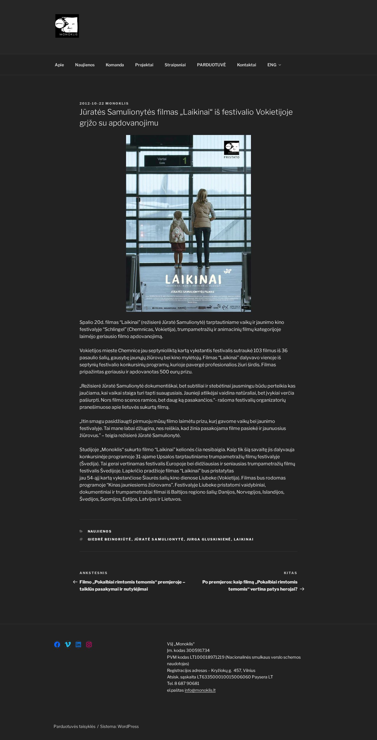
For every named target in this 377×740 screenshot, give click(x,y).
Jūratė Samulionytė (159, 539)
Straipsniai (175, 64)
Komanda (115, 64)
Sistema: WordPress (119, 726)
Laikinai (244, 539)
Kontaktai (246, 64)
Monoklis (117, 103)
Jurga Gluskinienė (209, 539)
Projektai (144, 64)
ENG (271, 64)
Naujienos (85, 64)
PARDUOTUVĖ (211, 64)
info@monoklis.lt (200, 690)
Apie (59, 64)
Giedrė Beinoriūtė (110, 539)
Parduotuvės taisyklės (74, 726)
